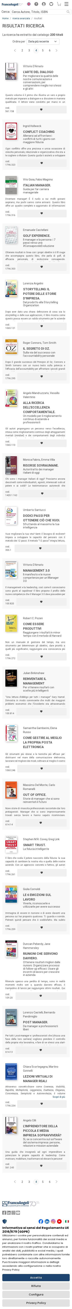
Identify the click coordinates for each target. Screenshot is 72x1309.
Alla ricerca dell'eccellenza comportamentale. (39, 407)
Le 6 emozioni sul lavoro (37, 897)
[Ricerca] (68, 11)
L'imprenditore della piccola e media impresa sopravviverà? (42, 1130)
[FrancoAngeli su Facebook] (4, 1213)
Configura (36, 1294)
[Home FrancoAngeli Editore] (12, 4)
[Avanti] (57, 51)
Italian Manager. (37, 185)
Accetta (36, 1277)
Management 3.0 (36, 570)
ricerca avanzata (21, 18)
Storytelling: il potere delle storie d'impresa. (39, 293)
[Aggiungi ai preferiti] (41, 109)
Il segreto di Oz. (36, 348)
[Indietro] (15, 51)
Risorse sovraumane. (41, 465)
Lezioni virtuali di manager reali (37, 1079)
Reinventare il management (34, 681)
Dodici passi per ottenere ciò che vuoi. (41, 518)
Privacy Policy (36, 1303)
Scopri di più (59, 1097)
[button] (27, 4)
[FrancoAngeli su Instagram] (13, 1213)
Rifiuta (36, 1286)
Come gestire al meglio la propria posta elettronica (42, 742)
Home (5, 18)
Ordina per (18, 41)
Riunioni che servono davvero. (40, 956)
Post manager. (35, 1022)
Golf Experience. (36, 236)
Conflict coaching (39, 132)
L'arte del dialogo (38, 72)
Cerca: (6, 12)
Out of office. (34, 795)
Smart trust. (34, 845)
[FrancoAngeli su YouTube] (18, 1213)
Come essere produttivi (33, 626)
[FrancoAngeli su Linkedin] (9, 1213)
